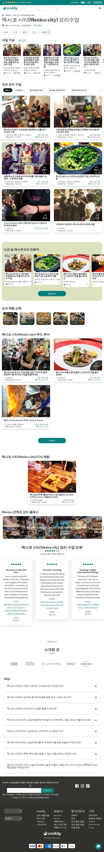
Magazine (40, 821)
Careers (92, 821)
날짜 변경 (21, 40)
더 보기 (52, 440)
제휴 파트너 (59, 821)
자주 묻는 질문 (77, 821)
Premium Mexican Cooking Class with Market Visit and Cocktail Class (52, 605)
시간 (15, 32)
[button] (17, 2)
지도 (34, 32)
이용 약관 (75, 827)
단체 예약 (93, 815)
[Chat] (98, 846)
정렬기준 (46, 32)
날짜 (6, 32)
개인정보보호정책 (34, 797)
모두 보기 (52, 293)
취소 (73, 818)
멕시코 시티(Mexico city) (24, 15)
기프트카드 (42, 824)
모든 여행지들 (43, 815)
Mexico (9, 15)
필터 (25, 32)
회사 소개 (41, 818)
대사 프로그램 (60, 824)
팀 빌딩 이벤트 (95, 818)
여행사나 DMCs (60, 827)
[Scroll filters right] (100, 90)
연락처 (74, 815)
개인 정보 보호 (77, 824)
